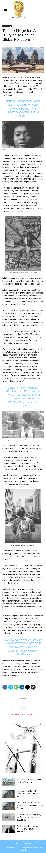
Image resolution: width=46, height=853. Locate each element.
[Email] (27, 687)
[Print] (33, 687)
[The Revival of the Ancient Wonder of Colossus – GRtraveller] (8, 829)
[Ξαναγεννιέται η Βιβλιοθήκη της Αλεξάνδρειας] (8, 782)
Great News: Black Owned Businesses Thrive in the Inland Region (30, 805)
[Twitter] (10, 687)
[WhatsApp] (16, 687)
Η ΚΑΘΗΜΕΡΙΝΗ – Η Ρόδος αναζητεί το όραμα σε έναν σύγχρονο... (29, 817)
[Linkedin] (21, 687)
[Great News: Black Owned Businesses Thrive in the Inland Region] (8, 806)
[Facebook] (4, 687)
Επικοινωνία (27, 843)
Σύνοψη (17, 843)
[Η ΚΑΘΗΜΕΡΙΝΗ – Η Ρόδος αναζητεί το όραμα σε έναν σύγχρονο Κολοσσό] (8, 817)
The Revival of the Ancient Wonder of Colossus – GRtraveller (28, 829)
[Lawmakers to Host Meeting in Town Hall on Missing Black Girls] (8, 794)
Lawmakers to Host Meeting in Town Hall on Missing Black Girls (30, 794)
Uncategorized (7, 26)
